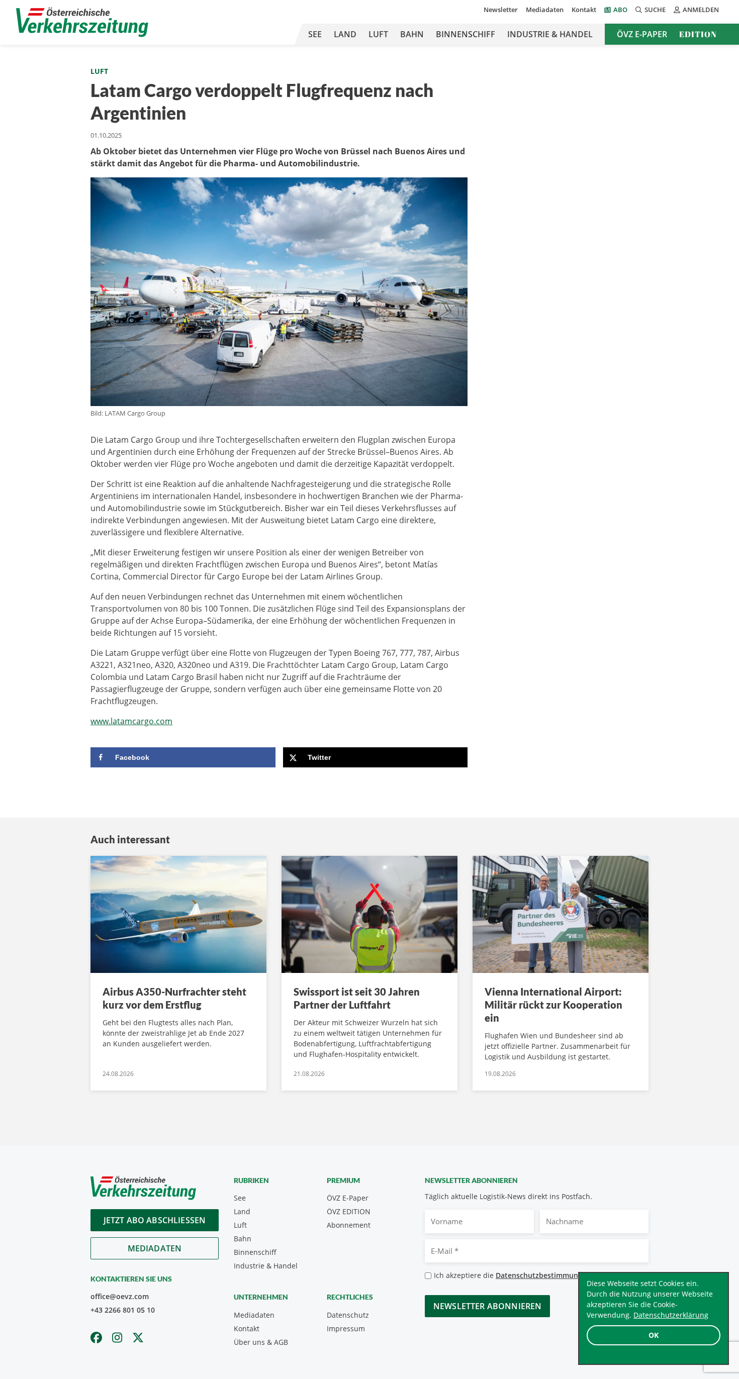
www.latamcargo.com (131, 721)
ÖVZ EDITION (349, 1211)
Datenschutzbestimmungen (543, 1275)
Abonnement (349, 1225)
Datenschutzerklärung (670, 1315)
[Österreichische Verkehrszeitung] (82, 22)
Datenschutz (348, 1315)
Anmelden (701, 9)
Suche (655, 9)
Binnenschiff (465, 34)
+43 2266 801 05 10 (122, 1310)
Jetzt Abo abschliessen (155, 1220)
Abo (620, 9)
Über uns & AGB (261, 1342)
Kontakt (584, 9)
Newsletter (501, 9)
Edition (698, 34)
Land (345, 34)
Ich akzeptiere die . (515, 1275)
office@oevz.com (119, 1296)
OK (654, 1335)
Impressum (346, 1328)
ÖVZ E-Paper (642, 34)
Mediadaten (545, 9)
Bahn (412, 34)
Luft (378, 34)
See (315, 34)
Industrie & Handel (550, 34)
